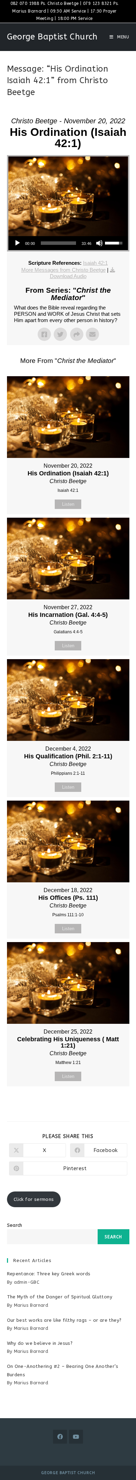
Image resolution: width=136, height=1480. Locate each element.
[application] (68, 243)
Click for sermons (34, 1199)
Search (14, 1225)
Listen (68, 504)
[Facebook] (60, 1437)
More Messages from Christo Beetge (63, 270)
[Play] (17, 243)
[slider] (58, 243)
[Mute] (99, 243)
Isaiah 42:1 (95, 263)
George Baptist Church (52, 37)
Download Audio (68, 276)
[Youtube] (76, 1437)
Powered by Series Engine (68, 1104)
